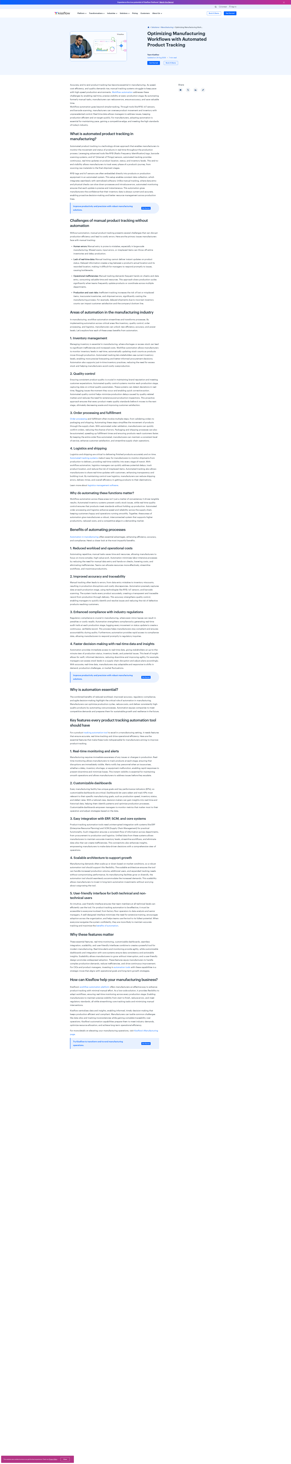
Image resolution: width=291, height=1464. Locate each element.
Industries (111, 13)
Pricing (135, 13)
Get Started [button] (230, 13)
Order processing (78, 419)
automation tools (122, 967)
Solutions (124, 13)
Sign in (233, 7)
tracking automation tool (96, 733)
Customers (145, 13)
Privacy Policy (53, 1459)
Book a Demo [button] (214, 13)
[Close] (283, 2)
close (65, 1459)
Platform (81, 13)
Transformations (96, 13)
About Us (156, 13)
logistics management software (103, 485)
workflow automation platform (94, 987)
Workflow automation (122, 92)
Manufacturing (167, 27)
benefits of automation (107, 926)
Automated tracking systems (84, 458)
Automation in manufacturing (84, 537)
